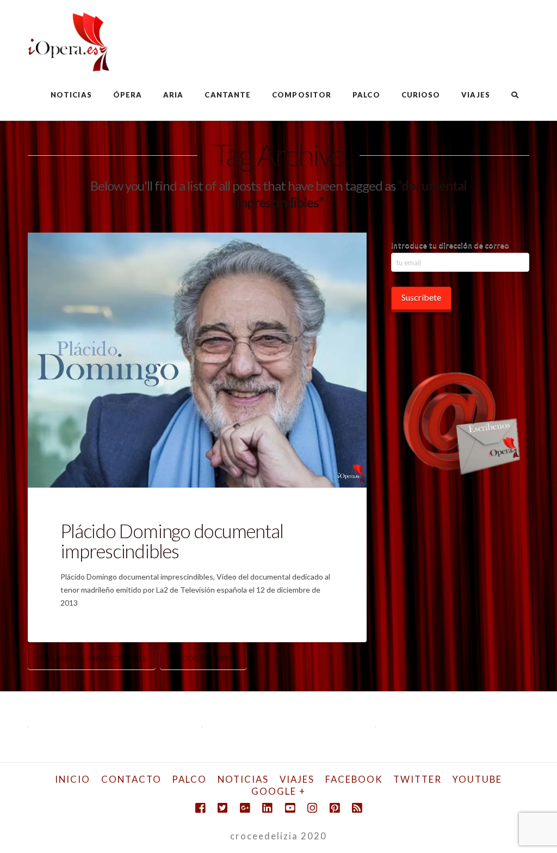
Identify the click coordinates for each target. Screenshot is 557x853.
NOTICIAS (243, 779)
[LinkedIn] (267, 808)
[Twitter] (222, 808)
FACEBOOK (354, 779)
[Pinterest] (334, 808)
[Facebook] (200, 808)
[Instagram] (312, 808)
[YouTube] (290, 808)
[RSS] (357, 808)
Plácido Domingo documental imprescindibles (171, 540)
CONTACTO (131, 779)
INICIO (72, 779)
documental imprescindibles (91, 658)
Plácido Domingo (203, 658)
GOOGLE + (278, 791)
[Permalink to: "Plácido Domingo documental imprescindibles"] (197, 360)
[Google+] (245, 808)
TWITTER (417, 779)
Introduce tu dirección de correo (450, 244)
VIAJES (297, 779)
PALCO (189, 779)
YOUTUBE (477, 779)
